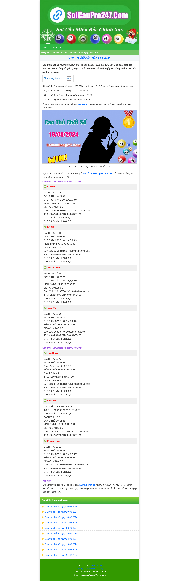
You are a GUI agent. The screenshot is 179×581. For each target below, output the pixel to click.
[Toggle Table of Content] (68, 78)
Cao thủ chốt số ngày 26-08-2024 (61, 528)
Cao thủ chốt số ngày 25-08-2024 (61, 533)
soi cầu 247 (84, 104)
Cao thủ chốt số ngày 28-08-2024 (61, 517)
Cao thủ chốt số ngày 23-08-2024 (61, 544)
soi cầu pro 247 (96, 565)
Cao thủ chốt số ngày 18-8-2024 (89, 57)
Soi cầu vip (56, 47)
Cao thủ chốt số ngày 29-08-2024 (61, 512)
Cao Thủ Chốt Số (59, 52)
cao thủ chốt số (87, 485)
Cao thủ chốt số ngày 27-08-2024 (61, 522)
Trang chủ (45, 52)
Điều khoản (90, 568)
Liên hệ (100, 568)
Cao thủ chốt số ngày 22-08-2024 (61, 549)
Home (45, 47)
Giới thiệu (80, 568)
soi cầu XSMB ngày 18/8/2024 (98, 173)
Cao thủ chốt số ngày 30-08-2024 (61, 506)
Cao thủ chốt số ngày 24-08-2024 (61, 539)
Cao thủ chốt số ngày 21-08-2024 (61, 555)
